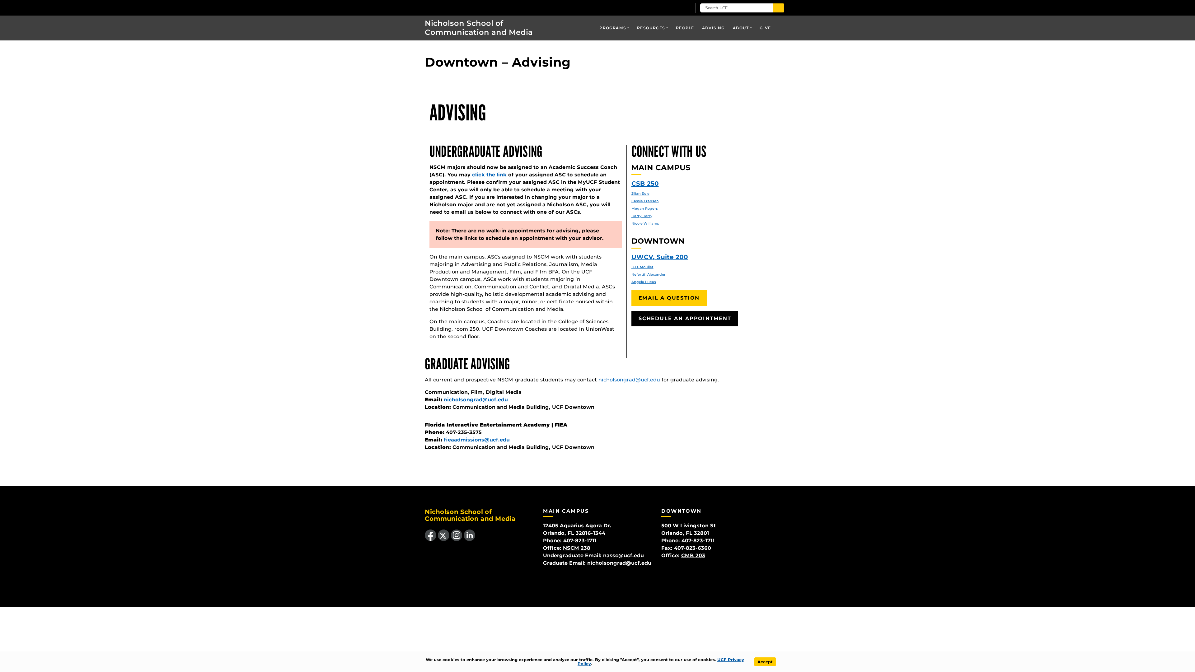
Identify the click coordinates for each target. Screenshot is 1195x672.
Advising (713, 28)
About (741, 28)
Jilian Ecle (640, 193)
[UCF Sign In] (671, 8)
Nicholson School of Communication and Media (479, 28)
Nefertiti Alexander (648, 274)
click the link (489, 175)
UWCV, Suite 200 (659, 257)
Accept (765, 661)
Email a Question (669, 298)
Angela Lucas (643, 282)
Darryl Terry (641, 216)
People (685, 28)
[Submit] (778, 7)
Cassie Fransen (645, 201)
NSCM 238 (576, 548)
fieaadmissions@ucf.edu (477, 440)
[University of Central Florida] (461, 7)
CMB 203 (693, 555)
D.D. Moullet (642, 267)
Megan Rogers (644, 208)
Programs (612, 28)
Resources (651, 28)
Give (765, 28)
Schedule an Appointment (685, 318)
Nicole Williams (645, 223)
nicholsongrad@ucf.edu (629, 380)
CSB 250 (645, 183)
